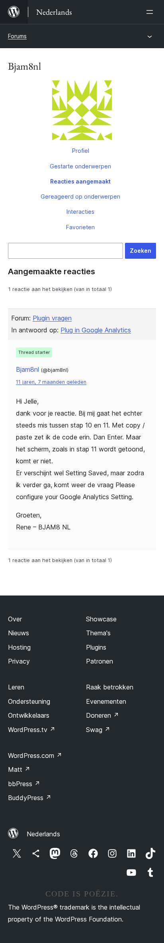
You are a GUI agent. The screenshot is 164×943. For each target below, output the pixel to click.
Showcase (101, 619)
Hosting (19, 647)
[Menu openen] (151, 12)
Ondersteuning (29, 701)
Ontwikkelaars (28, 715)
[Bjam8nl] (82, 111)
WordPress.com (35, 755)
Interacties (80, 211)
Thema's (98, 633)
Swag (98, 730)
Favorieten (80, 227)
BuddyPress (29, 798)
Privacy (19, 661)
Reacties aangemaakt (80, 181)
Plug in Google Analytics (96, 330)
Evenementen (106, 701)
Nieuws (18, 633)
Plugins (96, 647)
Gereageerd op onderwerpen (80, 196)
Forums (17, 36)
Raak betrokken (109, 687)
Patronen (99, 661)
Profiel (80, 150)
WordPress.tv (31, 730)
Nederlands (43, 834)
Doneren (102, 715)
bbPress (24, 784)
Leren (16, 687)
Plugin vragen (52, 318)
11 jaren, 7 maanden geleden (51, 382)
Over (15, 619)
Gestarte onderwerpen (80, 166)
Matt (19, 769)
